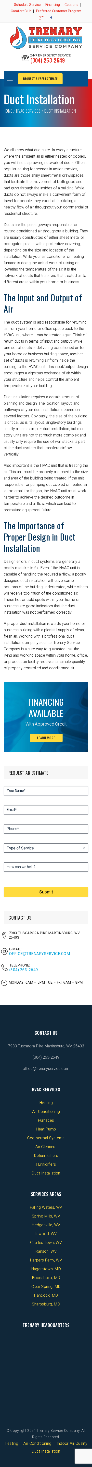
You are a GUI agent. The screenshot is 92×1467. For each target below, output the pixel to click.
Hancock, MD (46, 1295)
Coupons (71, 4)
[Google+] (40, 18)
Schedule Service (27, 4)
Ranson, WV (46, 1251)
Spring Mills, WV (46, 1216)
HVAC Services (28, 111)
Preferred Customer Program (58, 11)
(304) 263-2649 (47, 60)
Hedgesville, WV (46, 1225)
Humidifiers (46, 1164)
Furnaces (46, 1120)
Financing (52, 4)
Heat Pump (46, 1129)
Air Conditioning (46, 1112)
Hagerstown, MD (46, 1269)
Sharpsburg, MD (46, 1304)
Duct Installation (46, 1173)
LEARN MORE (46, 737)
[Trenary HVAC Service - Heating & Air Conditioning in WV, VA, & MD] (46, 37)
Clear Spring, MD (46, 1287)
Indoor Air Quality (72, 1443)
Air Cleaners (46, 1147)
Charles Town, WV (46, 1243)
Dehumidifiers (46, 1156)
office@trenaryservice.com (39, 954)
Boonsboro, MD (46, 1278)
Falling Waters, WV (46, 1207)
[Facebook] (51, 18)
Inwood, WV (46, 1234)
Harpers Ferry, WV (46, 1260)
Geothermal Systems (46, 1138)
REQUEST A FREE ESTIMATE (40, 78)
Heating (46, 1103)
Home (8, 111)
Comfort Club (21, 11)
